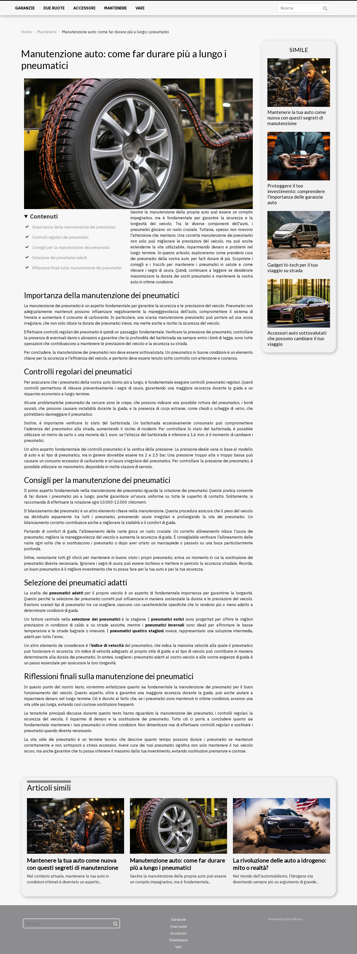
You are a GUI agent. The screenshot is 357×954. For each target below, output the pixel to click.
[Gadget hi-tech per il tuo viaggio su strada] (298, 234)
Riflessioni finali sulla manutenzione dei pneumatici (77, 267)
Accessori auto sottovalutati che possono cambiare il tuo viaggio (296, 338)
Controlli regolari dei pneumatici (60, 237)
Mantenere (115, 8)
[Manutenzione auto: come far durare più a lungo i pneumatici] (178, 825)
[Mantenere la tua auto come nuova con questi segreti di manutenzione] (298, 82)
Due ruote (54, 8)
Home (26, 31)
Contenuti (44, 216)
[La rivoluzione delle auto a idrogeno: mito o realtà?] (281, 825)
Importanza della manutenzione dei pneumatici (74, 227)
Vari (140, 8)
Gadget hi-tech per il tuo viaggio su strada (292, 267)
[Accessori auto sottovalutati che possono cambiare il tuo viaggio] (298, 302)
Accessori (84, 8)
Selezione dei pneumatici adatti (59, 257)
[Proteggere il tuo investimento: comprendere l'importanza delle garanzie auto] (298, 155)
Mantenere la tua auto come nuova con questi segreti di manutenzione (296, 117)
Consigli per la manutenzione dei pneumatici (71, 247)
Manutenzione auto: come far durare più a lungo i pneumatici (177, 864)
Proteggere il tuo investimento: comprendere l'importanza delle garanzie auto (296, 194)
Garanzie (25, 8)
